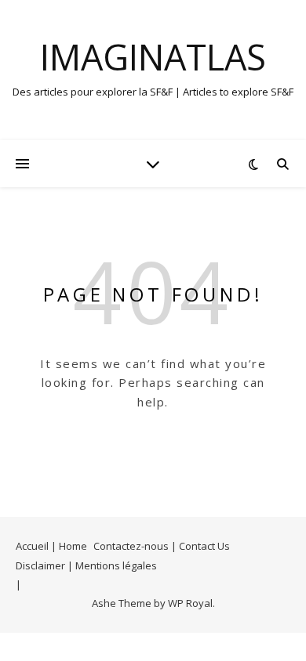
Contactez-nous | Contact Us (161, 546)
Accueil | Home (51, 546)
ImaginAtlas (153, 56)
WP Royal (190, 603)
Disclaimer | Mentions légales (86, 565)
